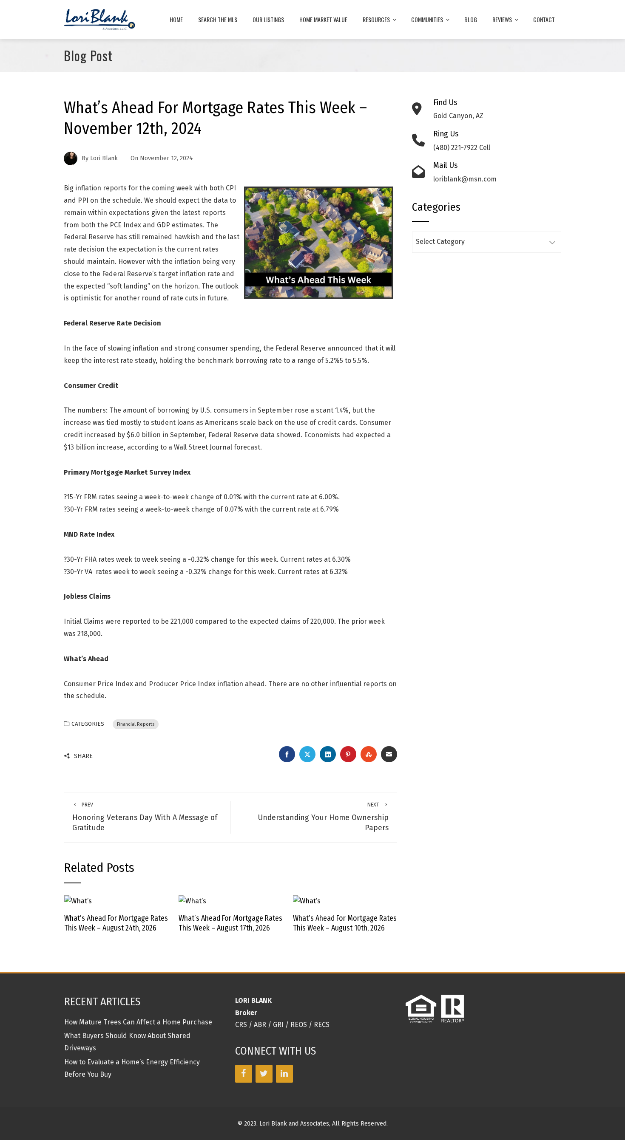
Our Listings (268, 19)
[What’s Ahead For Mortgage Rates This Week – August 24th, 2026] (78, 901)
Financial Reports (135, 724)
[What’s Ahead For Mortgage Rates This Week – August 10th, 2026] (307, 901)
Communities (427, 19)
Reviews (502, 19)
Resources (376, 19)
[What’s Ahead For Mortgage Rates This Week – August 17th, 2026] (192, 901)
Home (176, 19)
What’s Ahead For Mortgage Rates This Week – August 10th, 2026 (345, 923)
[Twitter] (264, 1074)
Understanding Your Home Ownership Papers (323, 816)
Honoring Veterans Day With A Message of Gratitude (144, 816)
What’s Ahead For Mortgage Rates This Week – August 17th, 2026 (230, 923)
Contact (544, 19)
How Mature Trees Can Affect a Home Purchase (138, 1022)
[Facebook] (243, 1074)
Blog (470, 19)
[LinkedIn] (284, 1074)
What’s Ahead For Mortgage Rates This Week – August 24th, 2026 (116, 923)
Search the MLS (217, 19)
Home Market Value (323, 19)
